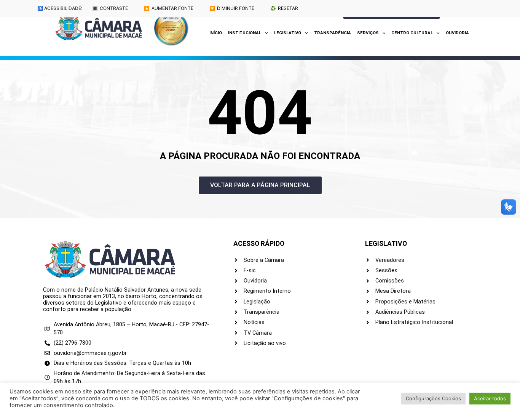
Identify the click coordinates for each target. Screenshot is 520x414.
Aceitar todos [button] (490, 398)
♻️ (284, 8)
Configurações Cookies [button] (433, 398)
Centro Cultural (412, 32)
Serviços (368, 32)
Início (215, 32)
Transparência (332, 32)
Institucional (244, 32)
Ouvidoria (457, 32)
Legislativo (287, 32)
